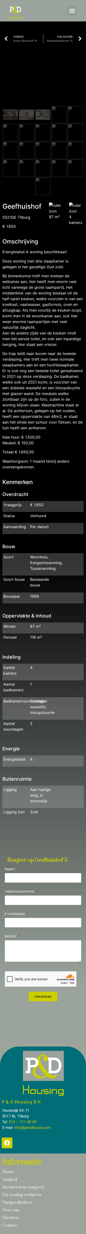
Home (8, 1172)
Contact (9, 1225)
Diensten (10, 1217)
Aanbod (9, 1179)
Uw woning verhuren (21, 1195)
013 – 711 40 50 (23, 1122)
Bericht (11, 937)
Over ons (10, 1210)
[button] (72, 10)
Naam (10, 869)
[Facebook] (7, 1143)
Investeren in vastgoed (23, 1187)
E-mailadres (15, 914)
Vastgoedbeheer (17, 1202)
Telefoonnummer (20, 892)
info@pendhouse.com (32, 1127)
